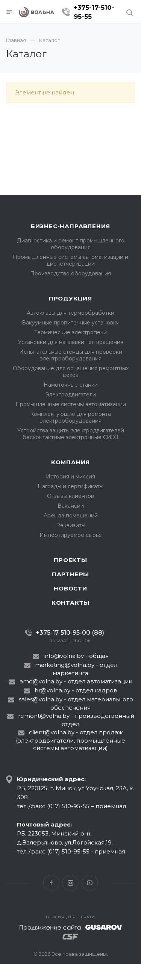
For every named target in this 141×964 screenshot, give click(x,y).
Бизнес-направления (70, 226)
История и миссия (70, 476)
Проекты (70, 559)
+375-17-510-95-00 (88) (70, 632)
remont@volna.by (44, 715)
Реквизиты (70, 525)
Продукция (70, 298)
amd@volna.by (41, 681)
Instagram (70, 883)
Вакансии (71, 505)
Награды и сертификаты (70, 486)
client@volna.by (51, 732)
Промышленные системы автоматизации (70, 404)
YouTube (90, 883)
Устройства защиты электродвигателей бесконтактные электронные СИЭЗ (70, 434)
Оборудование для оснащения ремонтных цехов (71, 371)
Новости (70, 588)
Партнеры (70, 574)
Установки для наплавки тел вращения (70, 342)
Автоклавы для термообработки (70, 312)
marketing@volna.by (64, 664)
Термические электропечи (70, 332)
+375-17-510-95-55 (94, 12)
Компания (70, 462)
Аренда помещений (71, 515)
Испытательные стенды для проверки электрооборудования (70, 355)
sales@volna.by (40, 699)
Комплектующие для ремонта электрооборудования (70, 417)
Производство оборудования (70, 273)
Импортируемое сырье (70, 535)
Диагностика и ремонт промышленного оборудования (70, 244)
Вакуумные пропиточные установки (71, 322)
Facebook (51, 883)
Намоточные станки (71, 384)
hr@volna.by (52, 690)
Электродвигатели (70, 394)
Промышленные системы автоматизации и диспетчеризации (70, 260)
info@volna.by (64, 655)
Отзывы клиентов (70, 496)
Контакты (70, 602)
